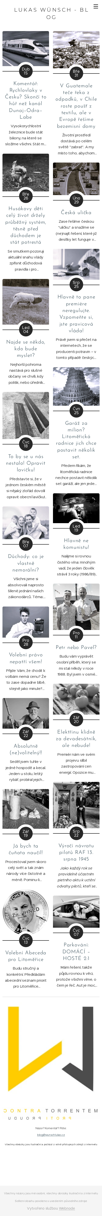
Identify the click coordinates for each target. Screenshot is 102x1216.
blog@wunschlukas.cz (51, 1135)
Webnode (67, 1208)
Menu (96, 6)
